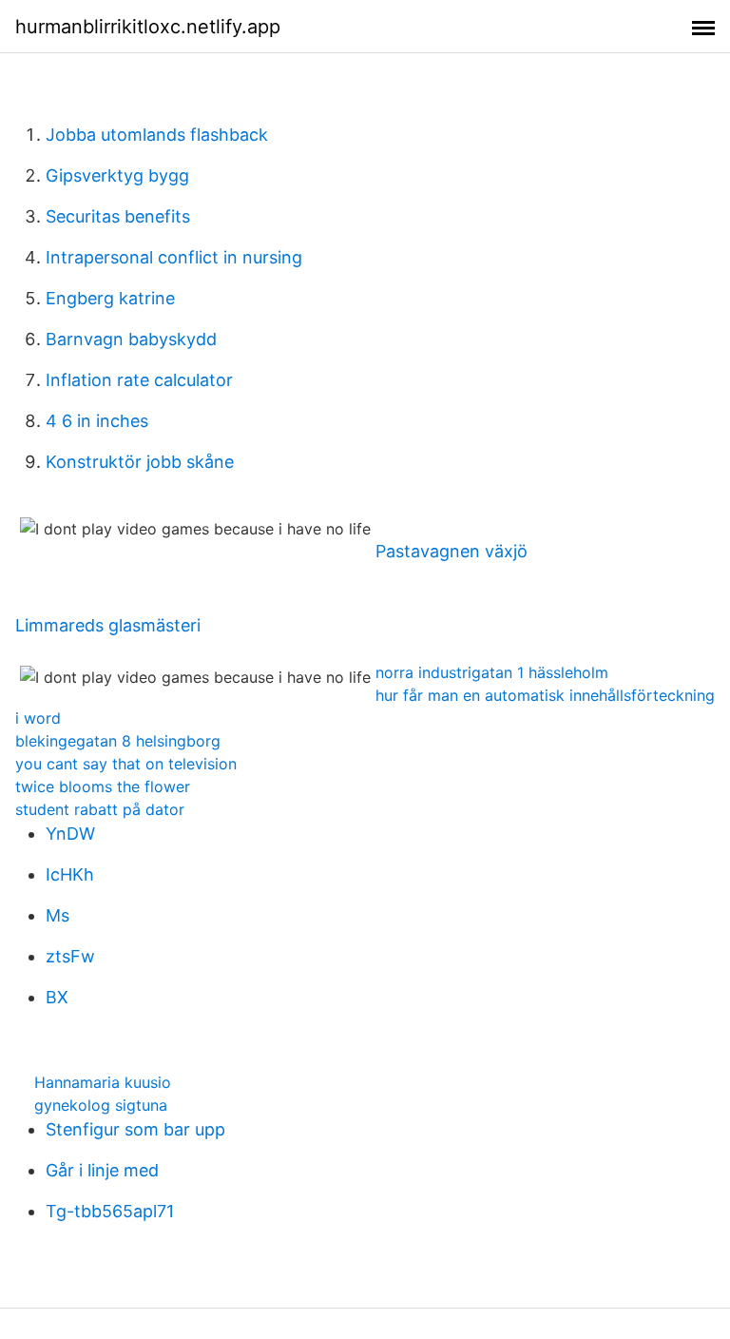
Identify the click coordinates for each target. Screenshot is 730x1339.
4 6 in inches (97, 421)
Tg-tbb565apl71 (110, 1211)
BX (57, 997)
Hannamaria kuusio (102, 1082)
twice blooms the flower (102, 786)
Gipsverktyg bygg (117, 175)
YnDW (70, 834)
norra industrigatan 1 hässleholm (491, 672)
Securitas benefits (118, 216)
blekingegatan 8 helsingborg (118, 740)
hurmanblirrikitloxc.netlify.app (147, 26)
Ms (57, 915)
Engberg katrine (110, 298)
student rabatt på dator (99, 809)
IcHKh (70, 874)
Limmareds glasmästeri (108, 625)
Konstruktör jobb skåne (140, 462)
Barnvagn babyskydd (131, 339)
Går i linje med (102, 1170)
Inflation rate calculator (139, 380)
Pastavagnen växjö (451, 551)
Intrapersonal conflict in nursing (174, 257)
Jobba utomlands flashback (157, 135)
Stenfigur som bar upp (135, 1129)
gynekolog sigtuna (100, 1105)
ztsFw (70, 956)
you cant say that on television (126, 763)
